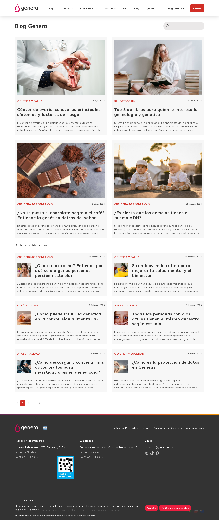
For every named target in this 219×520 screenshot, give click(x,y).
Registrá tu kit (177, 8)
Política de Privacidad (125, 428)
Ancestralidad (125, 305)
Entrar (197, 8)
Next (39, 403)
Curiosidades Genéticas (35, 204)
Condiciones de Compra (25, 500)
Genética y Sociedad (129, 353)
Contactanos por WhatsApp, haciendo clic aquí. (108, 447)
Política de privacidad (175, 507)
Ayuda (150, 8)
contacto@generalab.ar (159, 447)
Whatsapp (86, 440)
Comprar (52, 8)
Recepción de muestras (29, 440)
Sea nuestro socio (116, 8)
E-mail (149, 440)
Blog (136, 8)
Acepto (151, 507)
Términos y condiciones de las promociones (178, 428)
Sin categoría (124, 101)
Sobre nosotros (89, 8)
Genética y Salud (29, 101)
